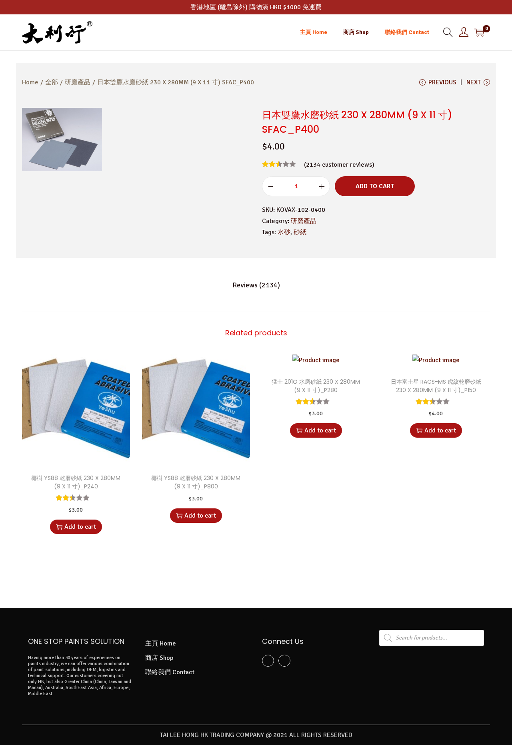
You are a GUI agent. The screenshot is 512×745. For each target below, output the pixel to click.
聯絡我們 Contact (169, 672)
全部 (51, 82)
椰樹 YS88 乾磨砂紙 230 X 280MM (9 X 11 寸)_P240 (75, 482)
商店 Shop (159, 658)
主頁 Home (160, 643)
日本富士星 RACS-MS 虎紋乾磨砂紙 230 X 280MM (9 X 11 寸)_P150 (436, 386)
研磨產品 (77, 82)
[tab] (256, 285)
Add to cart (375, 186)
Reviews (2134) (256, 285)
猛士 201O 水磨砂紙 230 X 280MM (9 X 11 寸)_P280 (316, 386)
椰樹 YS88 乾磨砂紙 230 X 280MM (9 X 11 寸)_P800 (195, 482)
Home (30, 82)
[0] (479, 32)
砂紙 (300, 232)
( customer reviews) (339, 165)
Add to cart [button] (80, 527)
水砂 (284, 232)
